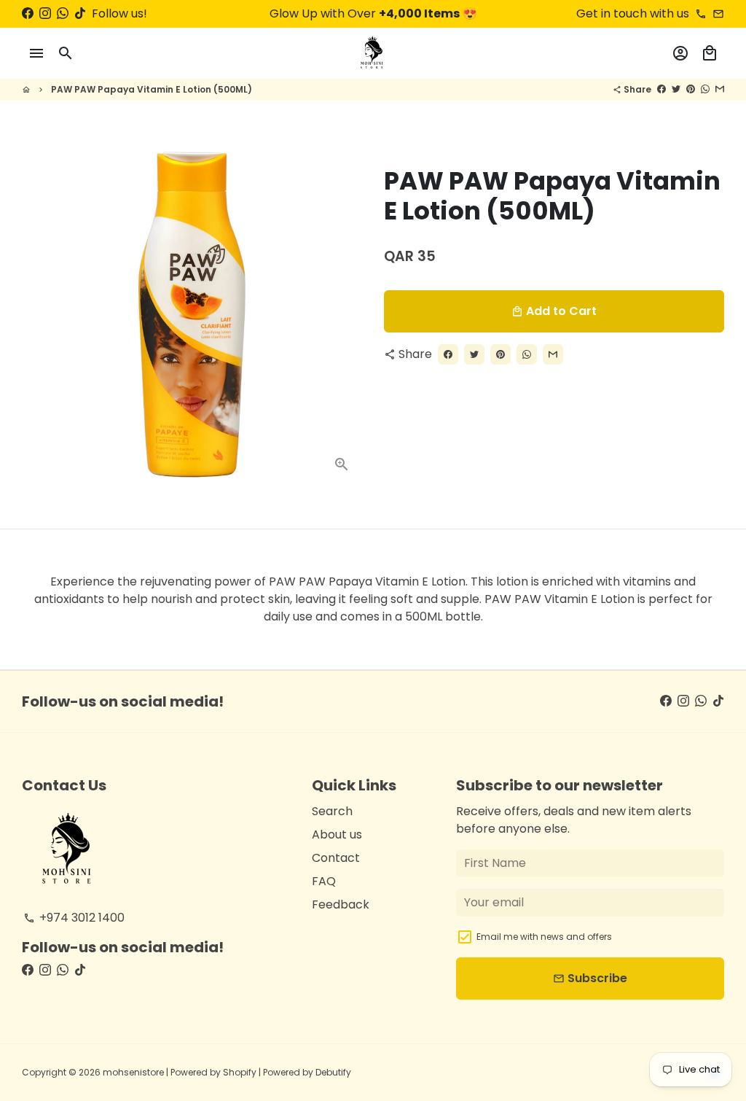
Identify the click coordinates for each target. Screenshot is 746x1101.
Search (332, 811)
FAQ (324, 881)
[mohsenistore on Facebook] (28, 13)
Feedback (340, 904)
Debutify (333, 1072)
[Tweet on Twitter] (676, 89)
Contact (336, 857)
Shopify (239, 1072)
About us (337, 834)
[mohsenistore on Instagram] (45, 13)
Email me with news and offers (544, 936)
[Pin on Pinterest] (690, 89)
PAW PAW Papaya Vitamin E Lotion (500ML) (151, 89)
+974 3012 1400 (74, 917)
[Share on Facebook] (661, 89)
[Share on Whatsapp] (705, 89)
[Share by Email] (719, 89)
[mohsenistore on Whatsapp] (62, 13)
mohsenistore (133, 1072)
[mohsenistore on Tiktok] (80, 13)
